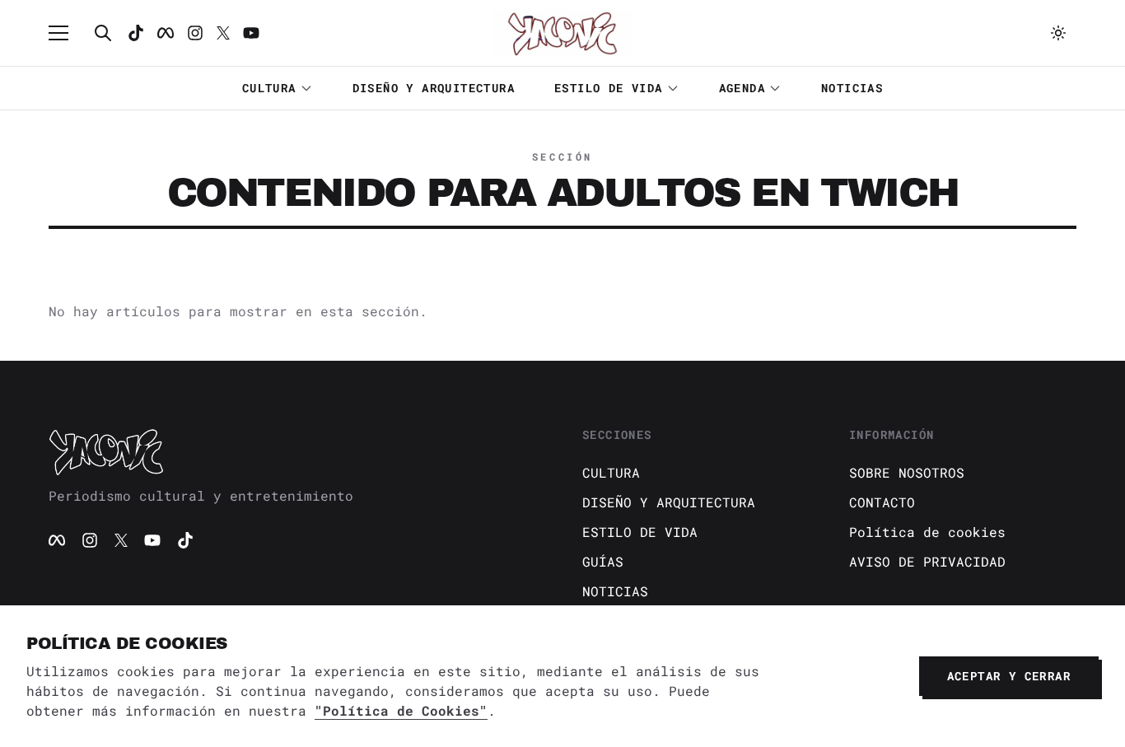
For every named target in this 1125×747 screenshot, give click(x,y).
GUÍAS (602, 561)
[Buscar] (103, 33)
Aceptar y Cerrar (1009, 676)
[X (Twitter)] (121, 540)
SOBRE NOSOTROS (906, 472)
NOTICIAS (852, 88)
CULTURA (269, 88)
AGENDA (742, 88)
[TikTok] (136, 33)
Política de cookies (927, 531)
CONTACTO (882, 502)
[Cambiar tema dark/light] (1058, 33)
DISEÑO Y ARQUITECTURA (433, 88)
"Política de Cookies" (401, 710)
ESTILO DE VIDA (608, 88)
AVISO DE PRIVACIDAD (927, 561)
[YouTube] (152, 540)
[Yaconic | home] (296, 451)
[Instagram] (195, 33)
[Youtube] (251, 33)
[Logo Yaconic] (562, 33)
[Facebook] (165, 33)
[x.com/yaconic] (223, 33)
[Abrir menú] (67, 33)
